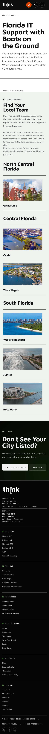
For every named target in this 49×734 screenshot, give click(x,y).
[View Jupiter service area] (22, 359)
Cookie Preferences (33, 724)
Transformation (8, 575)
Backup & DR (7, 548)
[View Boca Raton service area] (22, 393)
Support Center (8, 667)
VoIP (4, 552)
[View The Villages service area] (22, 274)
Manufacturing (8, 609)
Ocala (6, 255)
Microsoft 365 (7, 544)
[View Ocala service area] (22, 239)
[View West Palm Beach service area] (22, 324)
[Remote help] (29, 5)
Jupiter (7, 374)
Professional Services (10, 613)
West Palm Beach (14, 339)
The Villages (11, 290)
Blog (4, 663)
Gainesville (10, 205)
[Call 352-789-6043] (35, 5)
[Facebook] (4, 730)
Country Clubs (8, 601)
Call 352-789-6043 (15, 467)
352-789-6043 (8, 514)
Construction (7, 605)
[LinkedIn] (10, 730)
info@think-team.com (12, 519)
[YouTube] (15, 730)
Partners (5, 698)
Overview (6, 571)
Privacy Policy (9, 724)
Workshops (6, 579)
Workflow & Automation (12, 586)
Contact (5, 705)
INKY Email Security (10, 675)
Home (6, 90)
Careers (5, 701)
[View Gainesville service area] (22, 190)
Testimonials (7, 709)
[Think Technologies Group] (7, 5)
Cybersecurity (7, 540)
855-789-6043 (8, 516)
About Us (6, 690)
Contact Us (37, 467)
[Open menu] (42, 5)
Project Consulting (9, 556)
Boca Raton (10, 409)
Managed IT (7, 536)
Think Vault (6, 671)
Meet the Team (8, 694)
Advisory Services (9, 582)
